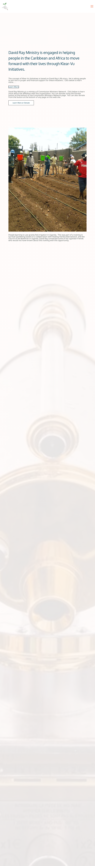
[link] (47, 128)
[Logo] (5, 6)
